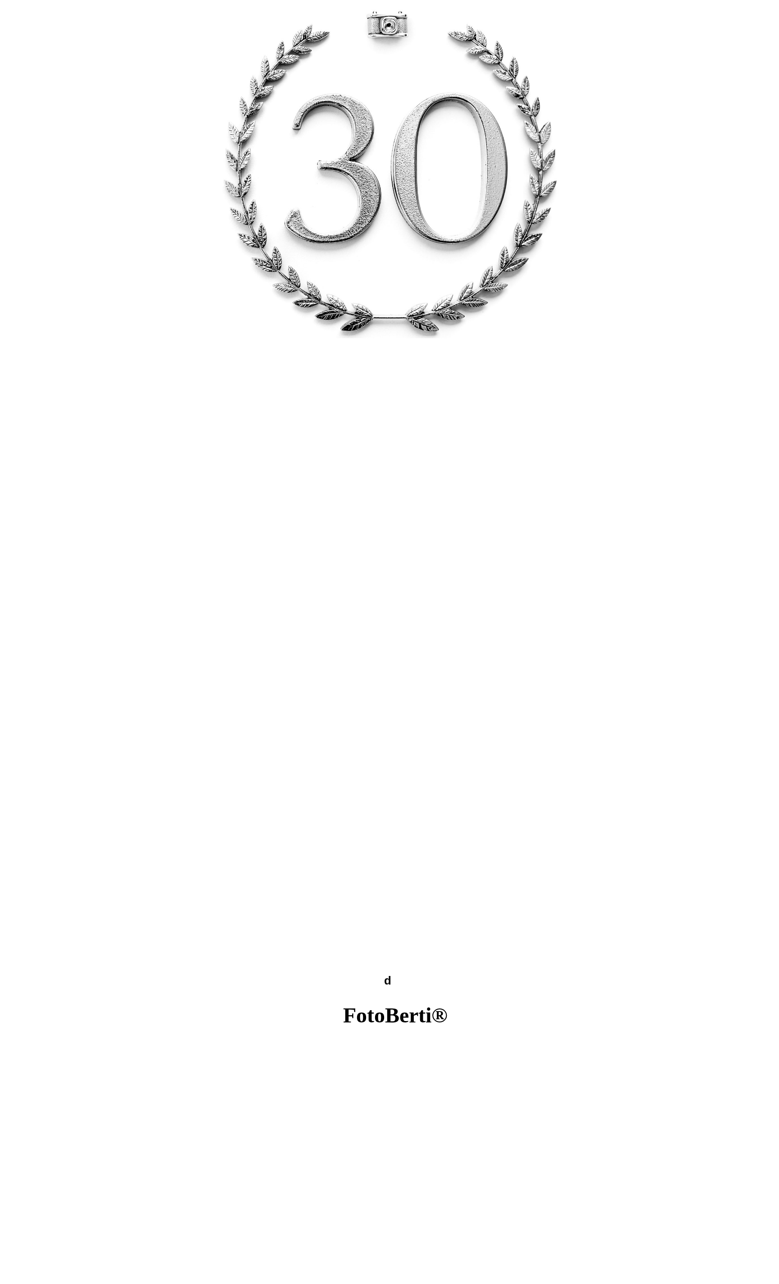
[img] (389, 169)
